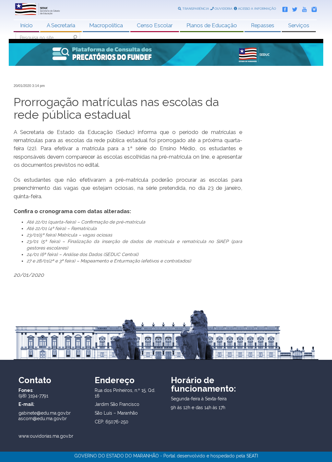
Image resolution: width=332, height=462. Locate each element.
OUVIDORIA (223, 8)
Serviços (298, 25)
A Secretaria (61, 25)
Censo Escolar (154, 25)
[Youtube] (303, 8)
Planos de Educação (211, 25)
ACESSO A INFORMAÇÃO (256, 8)
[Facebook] (283, 8)
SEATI (252, 455)
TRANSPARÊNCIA (195, 8)
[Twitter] (293, 8)
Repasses (262, 25)
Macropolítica (106, 25)
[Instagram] (312, 8)
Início (26, 25)
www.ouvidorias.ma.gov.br (45, 436)
